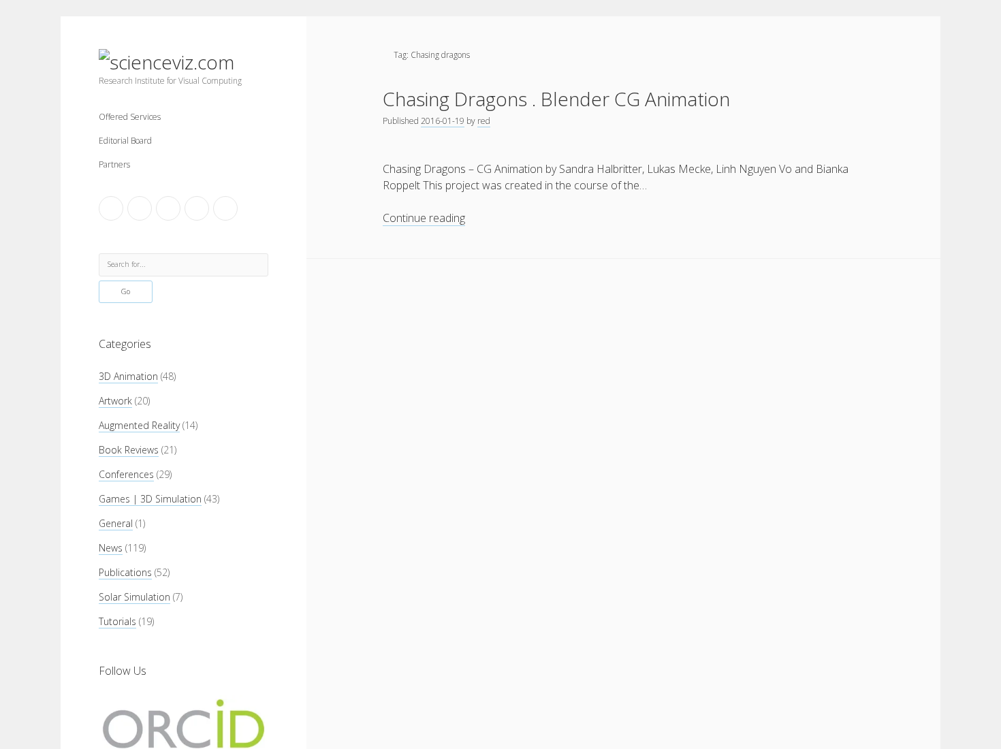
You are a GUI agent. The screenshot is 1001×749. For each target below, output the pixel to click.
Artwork (115, 400)
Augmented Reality (139, 425)
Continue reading (424, 218)
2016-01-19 (442, 121)
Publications (125, 572)
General (116, 523)
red (483, 121)
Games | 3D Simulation (150, 498)
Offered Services (130, 117)
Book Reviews (129, 449)
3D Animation (128, 376)
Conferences (126, 474)
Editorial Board (125, 140)
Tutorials (117, 621)
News (111, 547)
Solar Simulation (134, 596)
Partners (114, 164)
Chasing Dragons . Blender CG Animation (556, 99)
